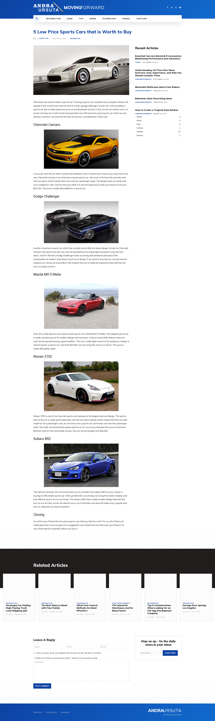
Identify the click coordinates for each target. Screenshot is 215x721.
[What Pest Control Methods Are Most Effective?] (90, 586)
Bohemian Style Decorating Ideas (153, 98)
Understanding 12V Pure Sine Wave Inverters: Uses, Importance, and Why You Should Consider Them (158, 73)
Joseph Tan (43, 38)
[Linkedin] (171, 7)
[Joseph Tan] (35, 38)
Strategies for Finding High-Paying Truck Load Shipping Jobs (18, 608)
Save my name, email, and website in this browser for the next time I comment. (68, 653)
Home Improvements (143, 79)
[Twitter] (175, 7)
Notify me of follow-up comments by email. (52, 658)
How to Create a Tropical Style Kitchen (156, 110)
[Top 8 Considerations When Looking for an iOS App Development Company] (160, 586)
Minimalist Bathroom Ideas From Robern (157, 87)
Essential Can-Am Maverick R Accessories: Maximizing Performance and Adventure (158, 57)
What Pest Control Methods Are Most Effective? (87, 608)
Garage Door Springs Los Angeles (194, 606)
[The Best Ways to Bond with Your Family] (54, 586)
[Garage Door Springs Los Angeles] (196, 586)
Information (75, 38)
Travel (138, 62)
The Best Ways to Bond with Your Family (54, 606)
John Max (9, 614)
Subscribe (170, 653)
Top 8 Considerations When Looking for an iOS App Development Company (159, 609)
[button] (37, 18)
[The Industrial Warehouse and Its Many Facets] (125, 586)
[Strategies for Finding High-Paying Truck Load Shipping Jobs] (19, 586)
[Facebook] (167, 7)
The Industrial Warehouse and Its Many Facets (122, 608)
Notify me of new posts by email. (85, 658)
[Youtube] (180, 7)
